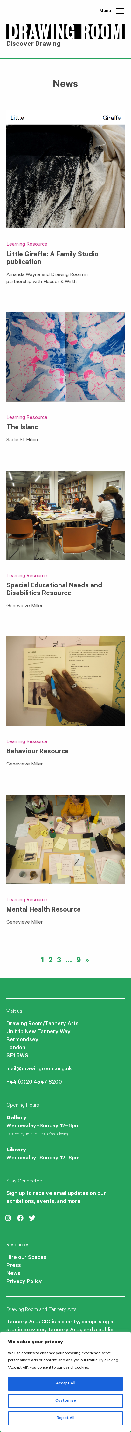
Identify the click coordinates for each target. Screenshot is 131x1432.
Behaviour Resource (37, 752)
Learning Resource (26, 245)
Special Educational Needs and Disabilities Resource (54, 590)
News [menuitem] (13, 1274)
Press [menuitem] (13, 1266)
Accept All (65, 1383)
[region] (65, 1382)
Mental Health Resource (43, 910)
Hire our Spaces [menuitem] (26, 1258)
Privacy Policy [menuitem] (24, 1282)
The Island (22, 428)
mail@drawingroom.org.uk (39, 1069)
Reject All (65, 1418)
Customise (65, 1401)
